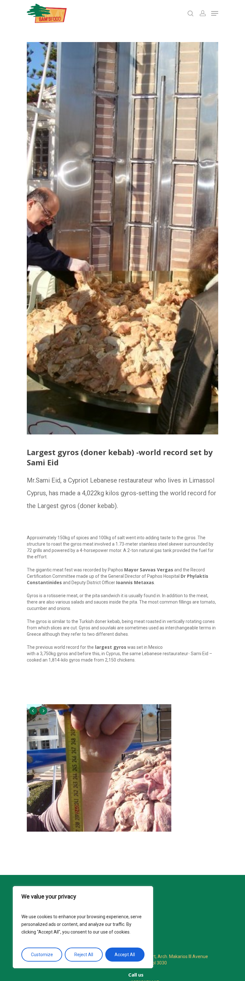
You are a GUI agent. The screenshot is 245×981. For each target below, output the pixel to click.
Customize (42, 954)
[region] (83, 927)
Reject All (83, 954)
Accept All (125, 954)
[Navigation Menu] (214, 13)
